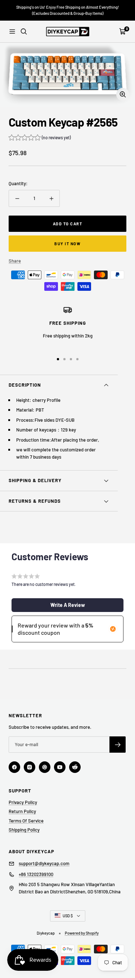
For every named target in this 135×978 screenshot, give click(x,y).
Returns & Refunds (35, 501)
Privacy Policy (23, 802)
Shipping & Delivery (35, 480)
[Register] (117, 744)
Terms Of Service (26, 821)
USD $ (68, 915)
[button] (40, 138)
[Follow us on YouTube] (60, 767)
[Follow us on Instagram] (29, 767)
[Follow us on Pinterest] (44, 767)
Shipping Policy (24, 830)
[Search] (23, 31)
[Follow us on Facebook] (14, 767)
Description (25, 385)
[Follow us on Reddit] (75, 767)
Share (15, 261)
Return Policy (22, 811)
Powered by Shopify (82, 933)
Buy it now (67, 243)
